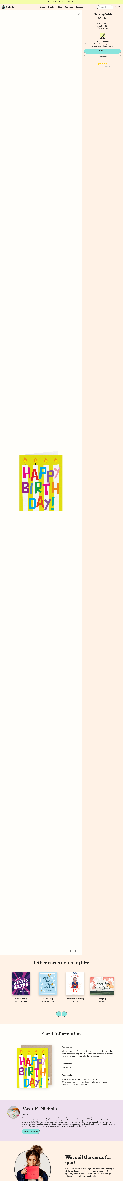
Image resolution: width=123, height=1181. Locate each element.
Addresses (69, 7)
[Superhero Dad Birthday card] (75, 983)
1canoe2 (102, 1001)
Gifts (60, 7)
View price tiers (102, 28)
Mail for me (102, 51)
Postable (75, 1001)
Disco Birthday (21, 999)
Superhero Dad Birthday (75, 999)
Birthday (51, 7)
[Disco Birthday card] (21, 983)
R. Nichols (103, 18)
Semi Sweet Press (21, 1001)
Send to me (103, 57)
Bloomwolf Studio (48, 1001)
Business (79, 7)
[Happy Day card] (102, 986)
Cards (42, 7)
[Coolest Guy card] (48, 983)
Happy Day (102, 999)
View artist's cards (30, 1131)
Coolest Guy (48, 999)
